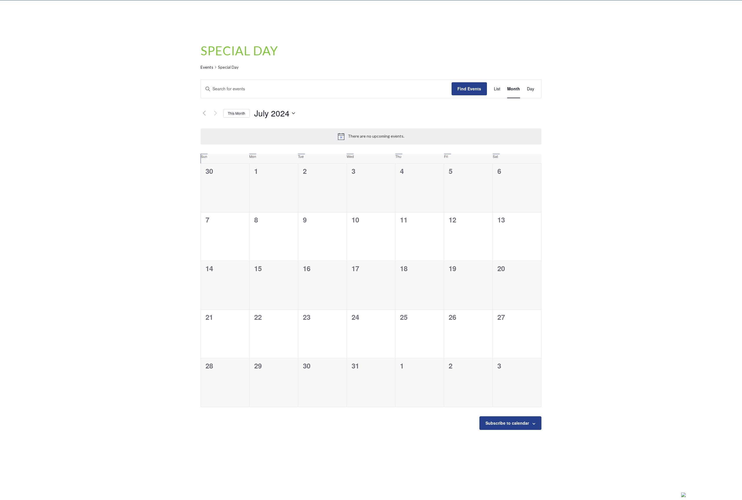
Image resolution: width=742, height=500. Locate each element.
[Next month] (215, 113)
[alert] (371, 136)
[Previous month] (204, 113)
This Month (236, 113)
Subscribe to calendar (507, 423)
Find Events (469, 89)
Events (207, 67)
